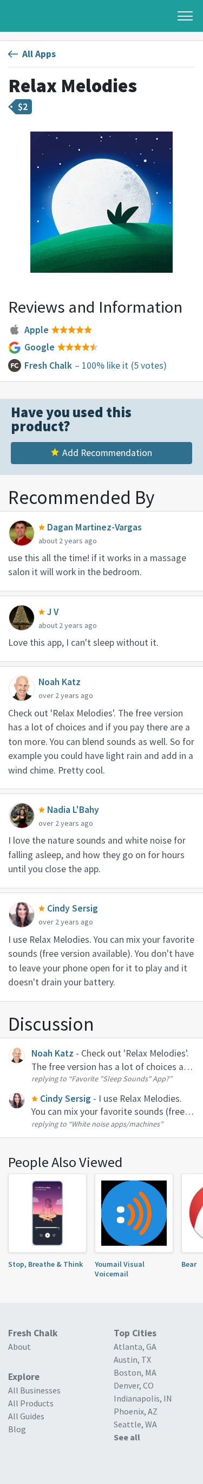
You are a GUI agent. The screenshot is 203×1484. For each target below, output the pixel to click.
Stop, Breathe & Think (45, 1264)
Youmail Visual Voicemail (120, 1269)
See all (127, 1437)
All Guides (26, 1416)
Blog (17, 1429)
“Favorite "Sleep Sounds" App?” (120, 1078)
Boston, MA (135, 1372)
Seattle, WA (135, 1424)
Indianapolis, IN (143, 1398)
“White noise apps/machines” (115, 1124)
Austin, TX (132, 1359)
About (19, 1346)
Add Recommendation (107, 453)
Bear (189, 1264)
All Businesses (34, 1390)
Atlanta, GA (135, 1346)
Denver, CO (134, 1385)
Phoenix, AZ (136, 1411)
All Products (31, 1403)
